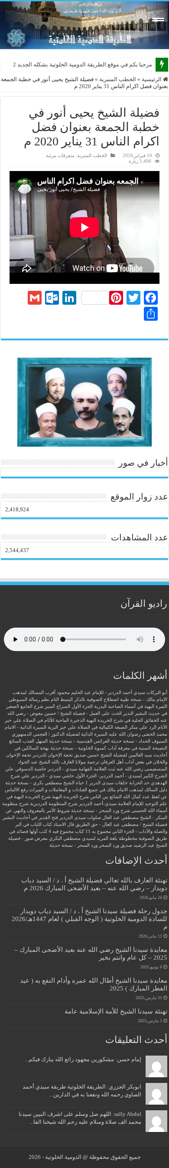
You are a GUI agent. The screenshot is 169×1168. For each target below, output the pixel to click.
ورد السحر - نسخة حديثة (73, 845)
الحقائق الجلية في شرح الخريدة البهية (122, 720)
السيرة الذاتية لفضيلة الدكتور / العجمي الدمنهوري (59, 734)
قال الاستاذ (63, 824)
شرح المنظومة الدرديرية (54, 803)
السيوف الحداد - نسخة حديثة (139, 741)
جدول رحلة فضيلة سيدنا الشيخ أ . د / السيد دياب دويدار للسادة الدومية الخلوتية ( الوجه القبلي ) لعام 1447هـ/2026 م (89, 918)
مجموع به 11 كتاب (93, 831)
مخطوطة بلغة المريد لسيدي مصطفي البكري (93, 838)
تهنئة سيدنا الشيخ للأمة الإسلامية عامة (116, 1011)
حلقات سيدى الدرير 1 (106, 782)
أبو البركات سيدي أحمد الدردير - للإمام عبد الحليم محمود (112, 692)
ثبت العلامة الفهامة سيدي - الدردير (81, 769)
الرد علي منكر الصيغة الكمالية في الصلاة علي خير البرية (102, 727)
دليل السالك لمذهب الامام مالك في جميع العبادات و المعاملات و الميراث (98, 789)
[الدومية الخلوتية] (84, 25)
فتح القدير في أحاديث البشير (30, 817)
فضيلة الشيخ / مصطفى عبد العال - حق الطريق (121, 824)
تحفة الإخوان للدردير (52, 755)
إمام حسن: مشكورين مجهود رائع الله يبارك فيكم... (83, 1059)
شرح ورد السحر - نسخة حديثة (100, 810)
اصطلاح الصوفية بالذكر (96, 699)
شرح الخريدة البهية (70, 796)
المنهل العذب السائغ (28, 741)
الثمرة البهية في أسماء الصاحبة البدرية (130, 706)
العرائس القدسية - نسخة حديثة (79, 741)
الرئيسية (152, 79)
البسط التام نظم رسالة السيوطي (41, 699)
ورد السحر (109, 845)
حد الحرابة (139, 782)
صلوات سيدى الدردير (80, 817)
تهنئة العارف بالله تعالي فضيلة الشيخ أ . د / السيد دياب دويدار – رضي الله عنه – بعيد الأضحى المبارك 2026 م (94, 884)
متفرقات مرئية (60, 155)
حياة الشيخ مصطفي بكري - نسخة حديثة (44, 782)
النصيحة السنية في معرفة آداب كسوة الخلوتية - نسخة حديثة (108, 748)
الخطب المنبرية (117, 79)
